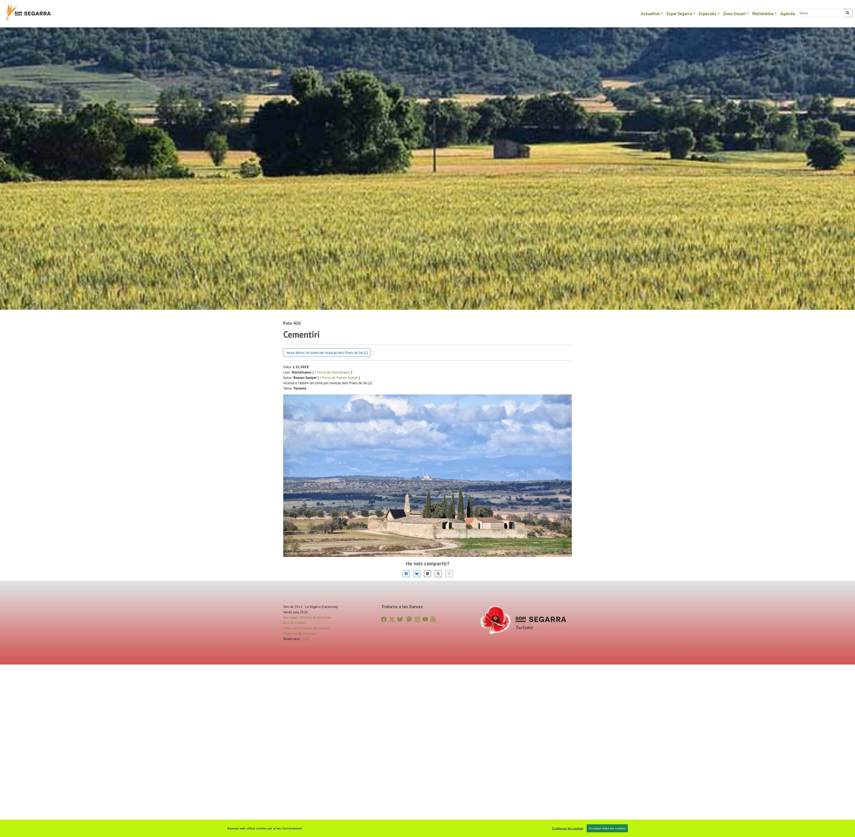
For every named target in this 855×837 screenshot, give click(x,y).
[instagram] (417, 619)
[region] (427, 828)
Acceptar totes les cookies (607, 828)
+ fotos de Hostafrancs (332, 372)
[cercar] (847, 13)
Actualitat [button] (650, 13)
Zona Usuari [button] (734, 13)
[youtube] (425, 619)
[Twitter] (438, 573)
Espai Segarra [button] (679, 13)
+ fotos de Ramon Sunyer (339, 377)
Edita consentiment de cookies (306, 628)
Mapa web (291, 633)
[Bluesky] (416, 573)
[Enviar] (448, 573)
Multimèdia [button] (763, 13)
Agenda (787, 13)
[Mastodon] (427, 573)
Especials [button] (707, 13)
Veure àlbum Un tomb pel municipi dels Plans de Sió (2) (327, 352)
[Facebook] (406, 573)
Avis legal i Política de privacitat (307, 617)
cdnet (305, 638)
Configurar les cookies (567, 828)
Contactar (308, 633)
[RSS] (433, 619)
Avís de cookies (294, 622)
